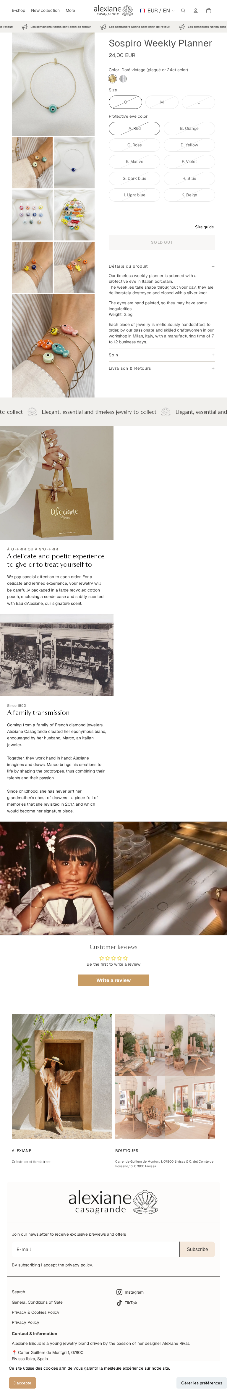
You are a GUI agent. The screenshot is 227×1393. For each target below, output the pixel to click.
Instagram (134, 1292)
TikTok (131, 1302)
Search (18, 1292)
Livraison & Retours (130, 368)
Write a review (113, 980)
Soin (113, 355)
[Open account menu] (195, 10)
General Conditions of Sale (37, 1302)
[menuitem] (70, 11)
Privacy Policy (25, 1322)
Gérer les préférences (201, 1383)
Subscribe (197, 1249)
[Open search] (183, 10)
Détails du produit (128, 266)
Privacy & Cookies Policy (35, 1312)
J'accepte (22, 1383)
